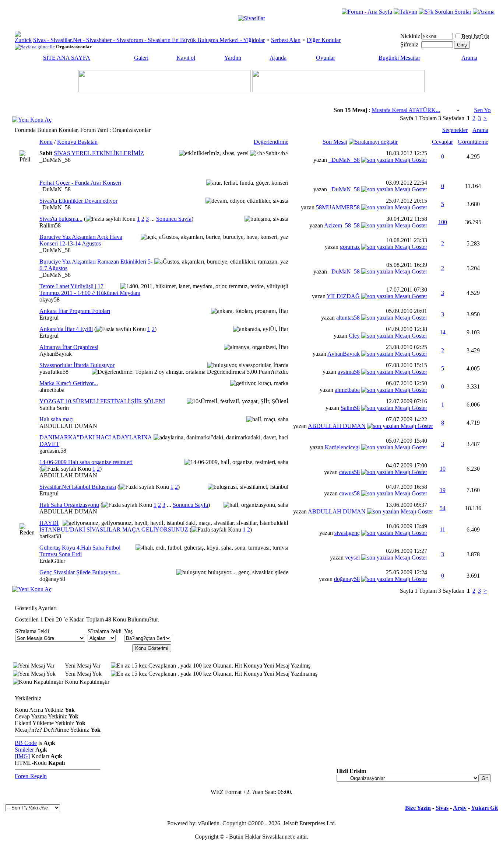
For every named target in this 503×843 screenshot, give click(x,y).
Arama (469, 58)
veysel (352, 557)
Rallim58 (50, 225)
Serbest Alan (285, 40)
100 (442, 222)
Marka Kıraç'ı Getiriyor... (68, 383)
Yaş (128, 631)
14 (443, 332)
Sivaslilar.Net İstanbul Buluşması (77, 487)
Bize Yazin (418, 808)
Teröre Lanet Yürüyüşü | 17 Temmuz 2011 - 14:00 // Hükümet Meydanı (89, 289)
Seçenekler (455, 130)
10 (443, 469)
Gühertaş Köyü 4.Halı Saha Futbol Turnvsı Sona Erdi (79, 550)
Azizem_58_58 (342, 225)
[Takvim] (405, 11)
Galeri (141, 58)
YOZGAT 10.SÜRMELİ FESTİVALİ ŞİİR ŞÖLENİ (102, 401)
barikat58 (50, 536)
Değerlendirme (271, 142)
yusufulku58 (53, 372)
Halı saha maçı (56, 419)
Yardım (232, 58)
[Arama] (484, 11)
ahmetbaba (51, 390)
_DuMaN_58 (55, 160)
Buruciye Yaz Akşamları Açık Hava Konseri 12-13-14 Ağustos (80, 240)
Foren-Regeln (31, 776)
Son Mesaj (335, 142)
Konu (46, 142)
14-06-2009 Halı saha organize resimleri (86, 462)
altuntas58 (348, 317)
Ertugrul (49, 317)
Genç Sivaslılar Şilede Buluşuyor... (79, 572)
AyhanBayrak (55, 354)
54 (443, 508)
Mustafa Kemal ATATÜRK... (397, 110)
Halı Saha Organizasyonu (69, 505)
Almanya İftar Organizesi (68, 347)
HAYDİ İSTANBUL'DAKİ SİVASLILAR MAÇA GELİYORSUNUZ (113, 526)
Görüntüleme (473, 142)
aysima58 (349, 372)
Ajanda (278, 58)
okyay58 (49, 299)
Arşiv (460, 808)
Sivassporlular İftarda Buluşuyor (77, 365)
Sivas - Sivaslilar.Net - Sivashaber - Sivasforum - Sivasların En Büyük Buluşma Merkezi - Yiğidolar (149, 40)
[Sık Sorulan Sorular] (445, 11)
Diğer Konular (324, 40)
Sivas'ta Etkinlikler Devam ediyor (78, 201)
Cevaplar (442, 142)
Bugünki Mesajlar (399, 58)
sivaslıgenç (347, 533)
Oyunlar (325, 58)
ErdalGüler (52, 561)
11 (442, 529)
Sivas (442, 808)
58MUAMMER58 (338, 207)
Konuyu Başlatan (77, 142)
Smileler (24, 749)
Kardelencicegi (342, 447)
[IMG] (22, 756)
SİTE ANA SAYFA (66, 58)
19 (443, 490)
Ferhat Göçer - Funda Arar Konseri (80, 183)
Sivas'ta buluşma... (60, 219)
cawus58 (349, 472)
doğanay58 (52, 579)
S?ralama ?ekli (32, 631)
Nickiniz (410, 36)
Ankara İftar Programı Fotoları (74, 311)
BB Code (26, 743)
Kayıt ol (185, 58)
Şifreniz (409, 44)
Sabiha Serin (54, 408)
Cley (354, 335)
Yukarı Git (484, 808)
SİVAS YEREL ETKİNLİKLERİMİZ (99, 153)
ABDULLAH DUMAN (68, 426)
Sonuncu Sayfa (173, 219)
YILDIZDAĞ (343, 296)
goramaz (350, 247)
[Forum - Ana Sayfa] (367, 11)
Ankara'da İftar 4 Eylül (66, 329)
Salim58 (350, 408)
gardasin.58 (52, 450)
